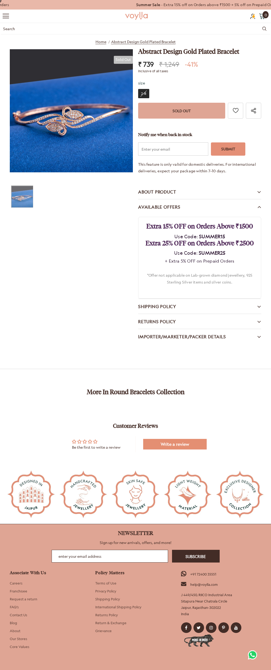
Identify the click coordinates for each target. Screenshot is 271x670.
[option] (135, 5)
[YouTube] (236, 627)
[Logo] (137, 16)
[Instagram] (211, 627)
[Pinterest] (223, 627)
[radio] (143, 93)
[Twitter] (198, 627)
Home (101, 41)
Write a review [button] (175, 444)
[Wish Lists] (235, 111)
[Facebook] (186, 627)
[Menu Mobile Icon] (6, 16)
